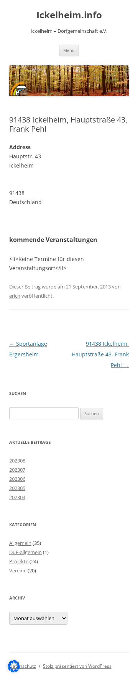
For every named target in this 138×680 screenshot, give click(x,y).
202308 (17, 460)
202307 (17, 469)
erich (14, 295)
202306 (17, 478)
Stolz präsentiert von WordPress (77, 666)
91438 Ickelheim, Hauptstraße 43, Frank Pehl (100, 354)
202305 (17, 488)
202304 (17, 497)
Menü (69, 50)
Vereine (17, 570)
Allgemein (20, 543)
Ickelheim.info (69, 15)
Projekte (18, 561)
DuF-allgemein (25, 552)
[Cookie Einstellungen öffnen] (14, 670)
